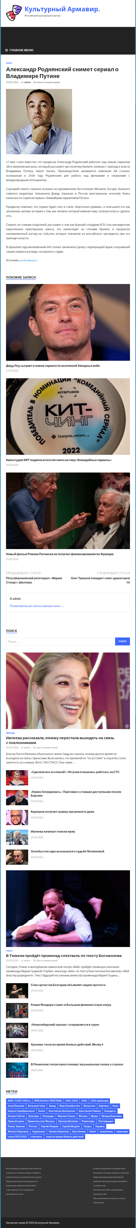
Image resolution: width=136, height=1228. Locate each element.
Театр (9, 951)
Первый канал (16, 1121)
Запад (52, 1105)
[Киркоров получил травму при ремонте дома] (17, 824)
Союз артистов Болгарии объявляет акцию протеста (68, 985)
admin (27, 82)
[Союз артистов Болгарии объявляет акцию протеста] (17, 997)
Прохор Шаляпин (68, 1121)
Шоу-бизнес (79, 1131)
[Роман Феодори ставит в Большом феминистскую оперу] (17, 1017)
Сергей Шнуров (71, 1126)
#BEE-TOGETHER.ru (19, 1100)
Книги (41, 1110)
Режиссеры (88, 1121)
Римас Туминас (16, 1126)
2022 (84, 1100)
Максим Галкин (66, 1116)
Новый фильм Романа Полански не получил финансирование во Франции (60, 554)
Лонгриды (48, 1116)
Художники (38, 1131)
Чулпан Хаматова (59, 1131)
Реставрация (105, 1121)
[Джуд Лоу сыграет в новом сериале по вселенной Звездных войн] (68, 361)
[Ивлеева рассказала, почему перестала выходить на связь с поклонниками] (68, 729)
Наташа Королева (111, 1116)
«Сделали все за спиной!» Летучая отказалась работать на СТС (75, 772)
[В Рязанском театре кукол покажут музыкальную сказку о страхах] (17, 1076)
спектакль (36, 1136)
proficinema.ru (28, 260)
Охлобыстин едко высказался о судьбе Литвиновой (67, 851)
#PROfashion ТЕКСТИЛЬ (48, 1100)
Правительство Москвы (41, 1121)
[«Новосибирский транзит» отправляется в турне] (17, 1037)
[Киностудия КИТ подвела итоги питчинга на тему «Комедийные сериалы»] (68, 455)
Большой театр (36, 1105)
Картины (104, 1105)
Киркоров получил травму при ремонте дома (62, 811)
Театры (87, 1126)
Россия (33, 1126)
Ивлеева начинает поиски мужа (53, 831)
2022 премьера (99, 1100)
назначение (106, 1131)
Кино (9, 63)
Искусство (89, 1105)
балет (93, 1131)
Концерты (110, 1110)
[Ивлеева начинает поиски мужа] (17, 843)
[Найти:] (68, 641)
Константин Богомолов (62, 1110)
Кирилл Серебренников (21, 1110)
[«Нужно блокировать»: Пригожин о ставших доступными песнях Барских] (17, 804)
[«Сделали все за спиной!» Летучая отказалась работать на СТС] (17, 784)
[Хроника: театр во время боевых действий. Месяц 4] (17, 1056)
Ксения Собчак (16, 1116)
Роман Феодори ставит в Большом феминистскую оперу (71, 1004)
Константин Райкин (90, 1110)
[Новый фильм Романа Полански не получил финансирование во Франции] (68, 550)
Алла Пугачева (16, 1105)
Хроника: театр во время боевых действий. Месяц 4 (67, 1044)
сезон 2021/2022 (17, 1136)
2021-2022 (72, 1100)
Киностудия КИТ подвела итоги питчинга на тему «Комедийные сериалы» (59, 460)
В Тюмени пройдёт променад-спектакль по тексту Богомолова (64, 955)
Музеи (94, 1116)
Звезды (10, 733)
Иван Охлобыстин (69, 1105)
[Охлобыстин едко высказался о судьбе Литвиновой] (17, 863)
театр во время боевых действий (64, 1136)
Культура (34, 1116)
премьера (122, 1131)
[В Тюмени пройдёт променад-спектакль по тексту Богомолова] (68, 947)
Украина (99, 1126)
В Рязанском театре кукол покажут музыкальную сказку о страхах (77, 1064)
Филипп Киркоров (18, 1131)
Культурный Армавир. (62, 9)
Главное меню (21, 50)
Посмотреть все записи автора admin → (37, 606)
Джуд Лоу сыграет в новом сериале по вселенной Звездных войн (53, 365)
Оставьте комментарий (46, 82)
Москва (83, 1116)
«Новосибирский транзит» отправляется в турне (65, 1024)
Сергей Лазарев (49, 1126)
